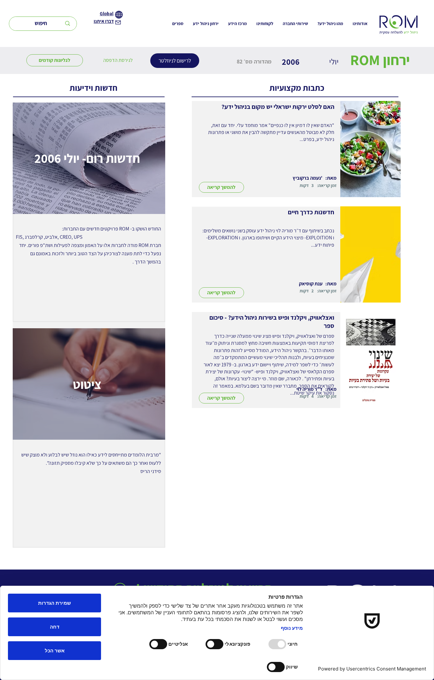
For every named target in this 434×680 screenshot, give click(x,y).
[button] (118, 60)
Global (106, 13)
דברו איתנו (104, 21)
